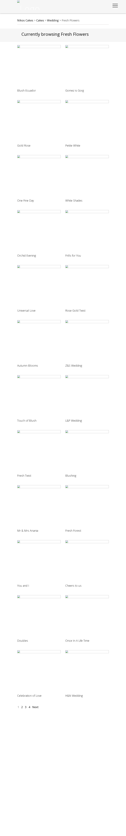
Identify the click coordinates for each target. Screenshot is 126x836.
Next (35, 707)
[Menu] (115, 5)
